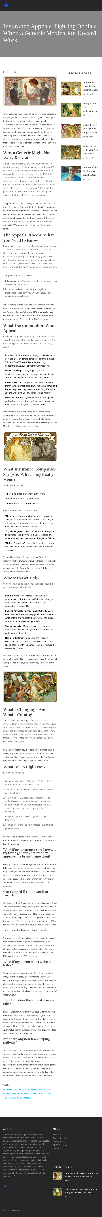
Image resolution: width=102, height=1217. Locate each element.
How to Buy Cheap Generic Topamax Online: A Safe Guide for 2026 (90, 86)
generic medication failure (36, 1089)
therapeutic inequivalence (17, 1098)
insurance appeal (12, 1089)
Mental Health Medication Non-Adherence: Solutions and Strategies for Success (90, 150)
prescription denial (43, 1093)
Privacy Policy (59, 1142)
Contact (56, 1148)
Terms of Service (60, 1138)
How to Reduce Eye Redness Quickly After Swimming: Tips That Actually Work (90, 171)
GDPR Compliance (61, 1145)
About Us (57, 1135)
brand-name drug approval (17, 1093)
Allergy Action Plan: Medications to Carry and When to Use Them (90, 107)
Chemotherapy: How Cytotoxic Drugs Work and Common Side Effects (90, 129)
